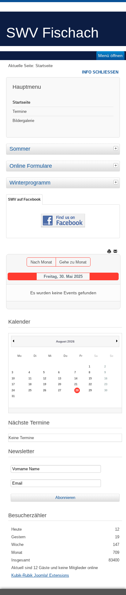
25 (29, 390)
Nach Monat (41, 262)
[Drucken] (109, 251)
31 (13, 396)
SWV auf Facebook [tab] (24, 199)
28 (77, 390)
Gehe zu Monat (73, 262)
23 (105, 384)
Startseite (21, 102)
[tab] (116, 148)
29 (90, 390)
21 (75, 384)
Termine (20, 111)
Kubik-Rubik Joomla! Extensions (40, 575)
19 (44, 384)
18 (29, 384)
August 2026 (65, 341)
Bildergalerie (23, 120)
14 (75, 378)
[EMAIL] (115, 251)
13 (59, 378)
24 (13, 390)
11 (29, 378)
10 (13, 378)
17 (13, 384)
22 (90, 384)
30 (105, 390)
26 (44, 390)
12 (44, 378)
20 (59, 384)
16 (105, 378)
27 (59, 390)
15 (90, 378)
